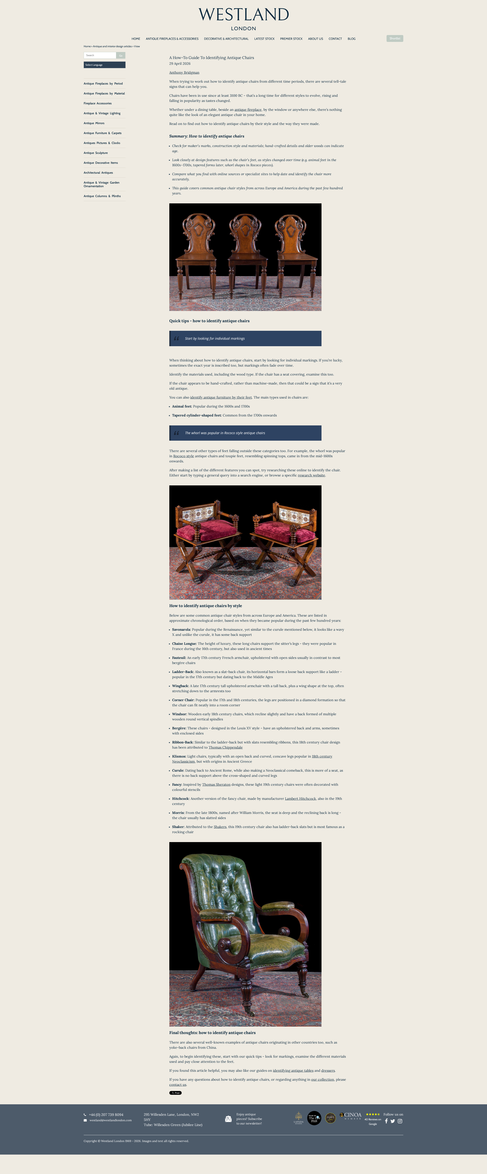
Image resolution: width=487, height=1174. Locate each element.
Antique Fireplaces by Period (103, 83)
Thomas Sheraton (216, 784)
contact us (177, 1084)
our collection (322, 1079)
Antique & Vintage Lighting (102, 113)
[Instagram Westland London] (400, 1122)
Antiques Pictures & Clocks (102, 143)
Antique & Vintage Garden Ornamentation (101, 184)
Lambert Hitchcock (300, 798)
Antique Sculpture (96, 153)
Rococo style (183, 456)
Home (87, 46)
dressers (328, 1070)
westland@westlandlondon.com (111, 1120)
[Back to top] (479, 1166)
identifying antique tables (293, 1070)
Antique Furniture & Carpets (103, 133)
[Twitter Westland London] (393, 1122)
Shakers (220, 827)
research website (311, 475)
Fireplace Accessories (98, 103)
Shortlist (395, 38)
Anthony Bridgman (184, 72)
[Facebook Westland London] (387, 1122)
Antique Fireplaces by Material (104, 93)
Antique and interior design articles (112, 46)
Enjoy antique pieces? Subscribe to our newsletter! (249, 1118)
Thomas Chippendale (226, 747)
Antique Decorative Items (101, 163)
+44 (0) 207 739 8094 (106, 1114)
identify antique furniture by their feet (221, 397)
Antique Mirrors (94, 123)
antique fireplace (248, 109)
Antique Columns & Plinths (102, 196)
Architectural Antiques (98, 172)
